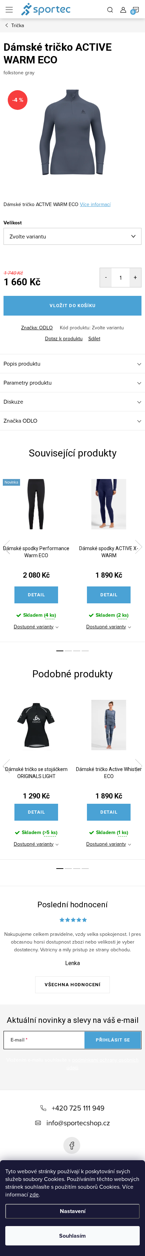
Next (138, 547)
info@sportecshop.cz (78, 1123)
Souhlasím (72, 1236)
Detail (36, 594)
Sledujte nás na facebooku (71, 1145)
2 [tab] (68, 868)
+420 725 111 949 (78, 1108)
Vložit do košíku (73, 305)
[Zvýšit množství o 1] (135, 277)
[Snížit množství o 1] (106, 277)
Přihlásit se (113, 1040)
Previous (6, 547)
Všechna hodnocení (73, 984)
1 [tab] (59, 868)
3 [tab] (76, 868)
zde (34, 1194)
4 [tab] (85, 868)
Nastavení (73, 1211)
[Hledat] (110, 9)
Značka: (37, 327)
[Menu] (9, 9)
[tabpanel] (36, 556)
